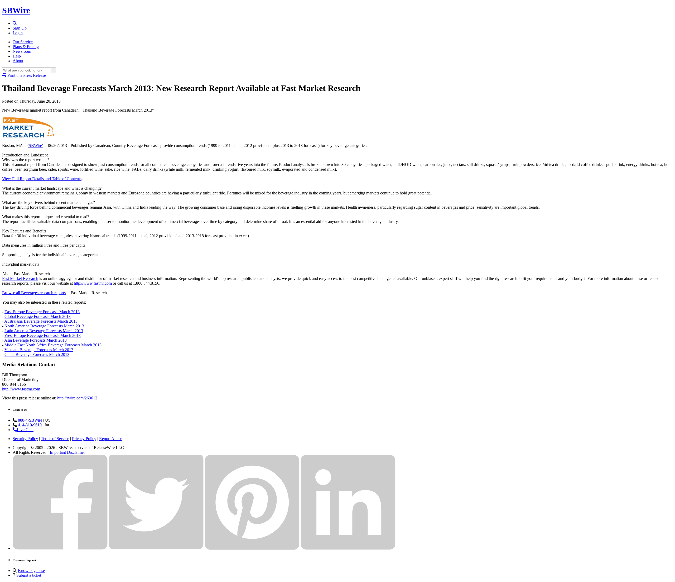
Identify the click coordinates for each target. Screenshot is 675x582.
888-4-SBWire (30, 420)
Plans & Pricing (26, 46)
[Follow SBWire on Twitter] (156, 548)
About (18, 61)
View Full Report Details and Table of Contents (41, 178)
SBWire (16, 10)
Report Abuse (110, 438)
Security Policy (25, 438)
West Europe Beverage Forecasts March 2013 (42, 335)
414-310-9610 (30, 425)
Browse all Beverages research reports (34, 292)
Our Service (23, 42)
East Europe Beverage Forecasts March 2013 (42, 311)
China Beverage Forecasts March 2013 (36, 354)
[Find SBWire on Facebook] (60, 548)
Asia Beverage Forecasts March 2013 (35, 340)
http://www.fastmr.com (93, 283)
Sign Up (20, 28)
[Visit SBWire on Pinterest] (252, 548)
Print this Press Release (26, 75)
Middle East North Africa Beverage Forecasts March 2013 (53, 345)
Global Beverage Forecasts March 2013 (37, 316)
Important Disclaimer (67, 452)
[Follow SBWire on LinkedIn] (348, 548)
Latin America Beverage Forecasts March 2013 (43, 330)
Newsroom (22, 51)
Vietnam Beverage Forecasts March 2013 (38, 349)
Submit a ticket (28, 575)
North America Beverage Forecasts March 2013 (44, 326)
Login (18, 33)
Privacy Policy (84, 438)
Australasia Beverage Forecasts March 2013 (41, 321)
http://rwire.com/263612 (77, 398)
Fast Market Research (20, 278)
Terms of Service (55, 438)
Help (17, 56)
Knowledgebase (31, 570)
